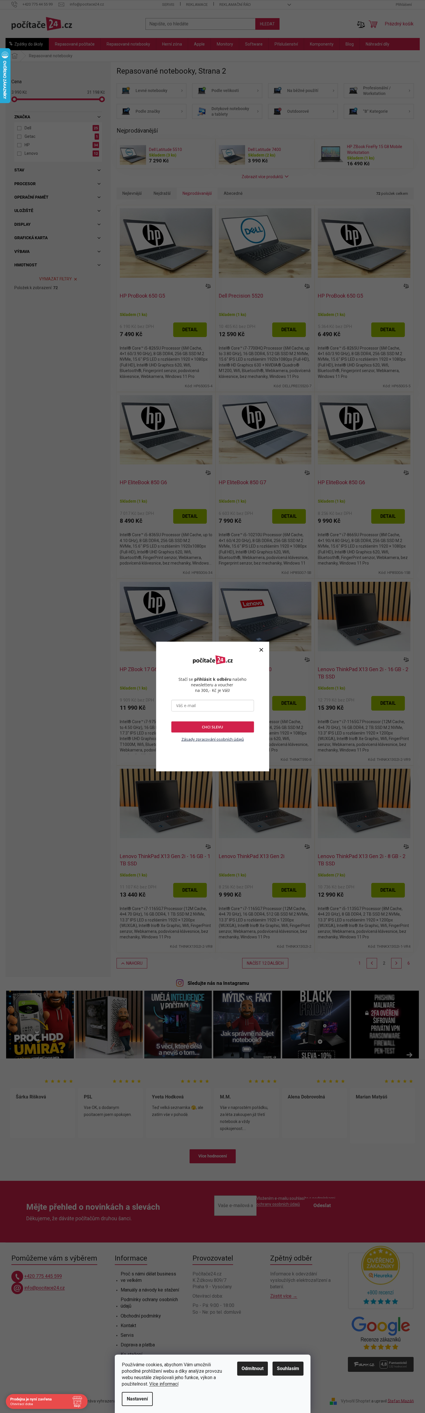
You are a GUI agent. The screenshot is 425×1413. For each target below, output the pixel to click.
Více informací (163, 1384)
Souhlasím (288, 1368)
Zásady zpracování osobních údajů (212, 739)
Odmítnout (252, 1368)
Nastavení (137, 1399)
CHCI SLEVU (212, 727)
